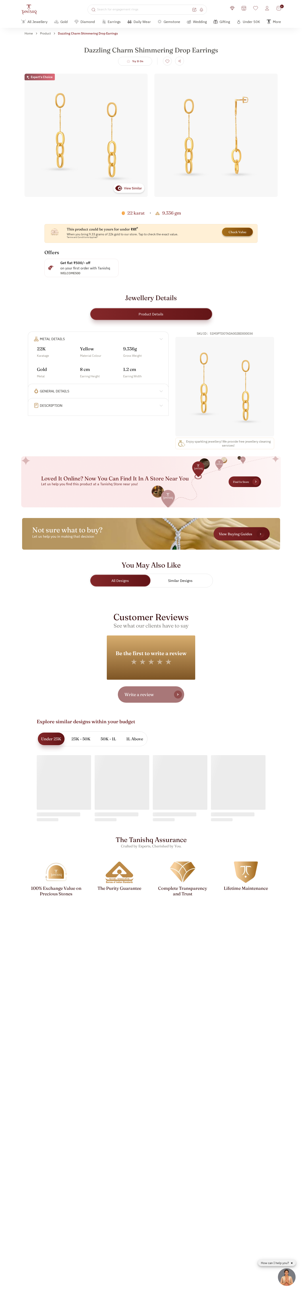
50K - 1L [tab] (108, 738)
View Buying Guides (235, 533)
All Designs (120, 580)
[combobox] (144, 9)
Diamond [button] (87, 21)
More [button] (277, 21)
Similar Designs (180, 580)
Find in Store (241, 481)
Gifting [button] (225, 21)
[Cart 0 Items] (279, 8)
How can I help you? (275, 1263)
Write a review (139, 694)
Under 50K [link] (251, 21)
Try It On (137, 61)
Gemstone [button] (172, 21)
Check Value (237, 232)
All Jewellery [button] (37, 21)
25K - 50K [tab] (80, 738)
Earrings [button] (114, 21)
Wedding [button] (200, 21)
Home (29, 33)
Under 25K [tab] (51, 738)
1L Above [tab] (134, 738)
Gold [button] (64, 21)
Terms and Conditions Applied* (82, 237)
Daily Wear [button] (142, 21)
